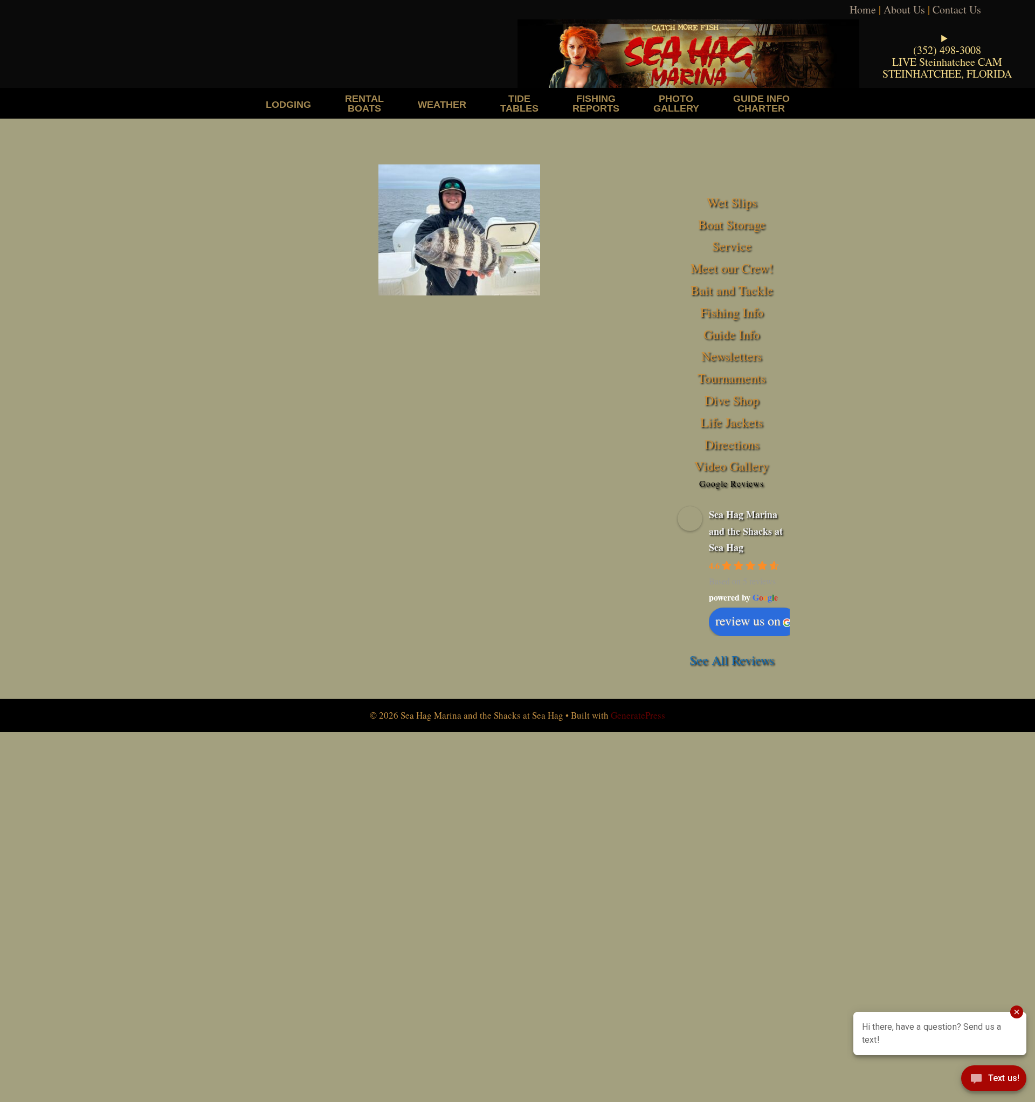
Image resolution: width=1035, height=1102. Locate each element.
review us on (748, 620)
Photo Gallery (676, 103)
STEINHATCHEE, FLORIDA (947, 73)
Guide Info (731, 334)
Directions (732, 444)
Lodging (288, 104)
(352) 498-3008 (947, 50)
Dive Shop (732, 400)
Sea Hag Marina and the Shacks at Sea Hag (746, 530)
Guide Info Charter (761, 103)
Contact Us (957, 9)
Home (863, 9)
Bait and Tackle (732, 290)
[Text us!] (994, 1080)
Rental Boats (364, 103)
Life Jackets (731, 422)
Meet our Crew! (732, 268)
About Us (904, 9)
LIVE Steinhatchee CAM (947, 61)
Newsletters (731, 355)
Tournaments (731, 378)
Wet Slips (732, 202)
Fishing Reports (595, 103)
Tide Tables (519, 103)
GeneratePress (638, 715)
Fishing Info (731, 312)
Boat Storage (731, 224)
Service (731, 245)
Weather (442, 104)
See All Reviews (731, 660)
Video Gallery (731, 465)
